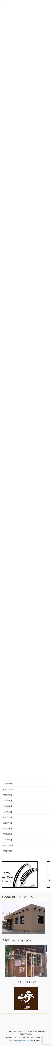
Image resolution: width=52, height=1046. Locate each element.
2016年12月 (8, 845)
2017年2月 (7, 834)
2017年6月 (7, 812)
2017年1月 (7, 840)
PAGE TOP (48, 1012)
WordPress (19, 1038)
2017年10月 (8, 789)
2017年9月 (7, 795)
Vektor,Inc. (30, 1040)
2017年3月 (7, 828)
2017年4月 (7, 823)
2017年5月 (7, 817)
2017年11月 (8, 784)
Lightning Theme (32, 1038)
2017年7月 (7, 806)
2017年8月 (7, 801)
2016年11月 (8, 851)
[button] (4, 874)
